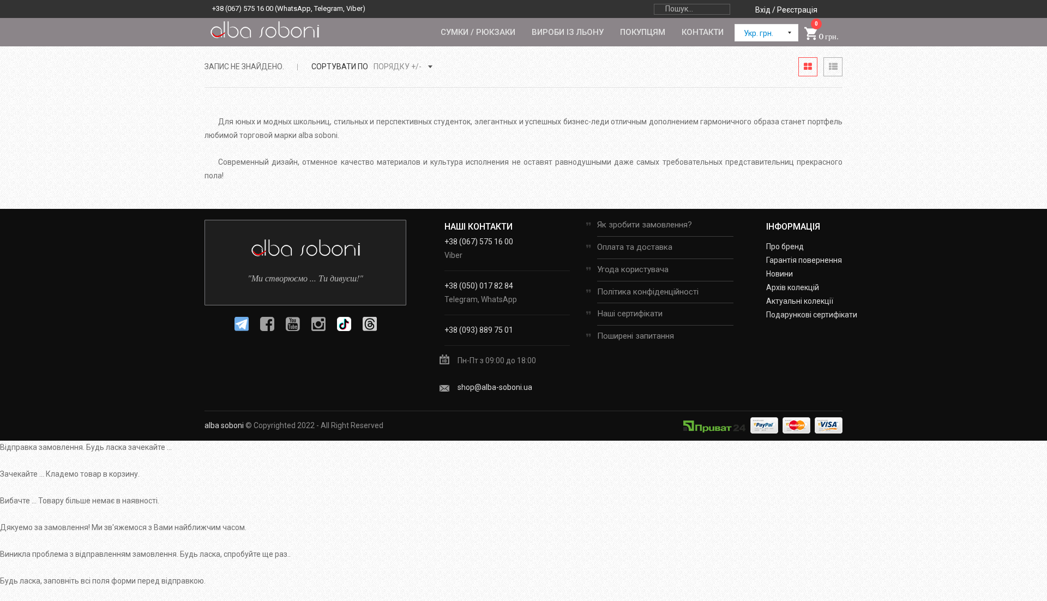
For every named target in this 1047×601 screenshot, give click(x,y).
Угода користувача (633, 269)
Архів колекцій (792, 287)
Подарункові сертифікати (811, 314)
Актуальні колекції (799, 301)
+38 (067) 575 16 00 (242, 8)
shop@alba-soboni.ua (495, 387)
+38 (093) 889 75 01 (478, 330)
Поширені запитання (635, 336)
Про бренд (785, 246)
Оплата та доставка (634, 247)
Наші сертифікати (630, 313)
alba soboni (224, 425)
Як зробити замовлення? (644, 225)
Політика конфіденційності (648, 292)
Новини (779, 273)
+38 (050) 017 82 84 (478, 285)
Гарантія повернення (804, 260)
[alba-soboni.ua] (264, 29)
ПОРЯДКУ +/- (398, 66)
